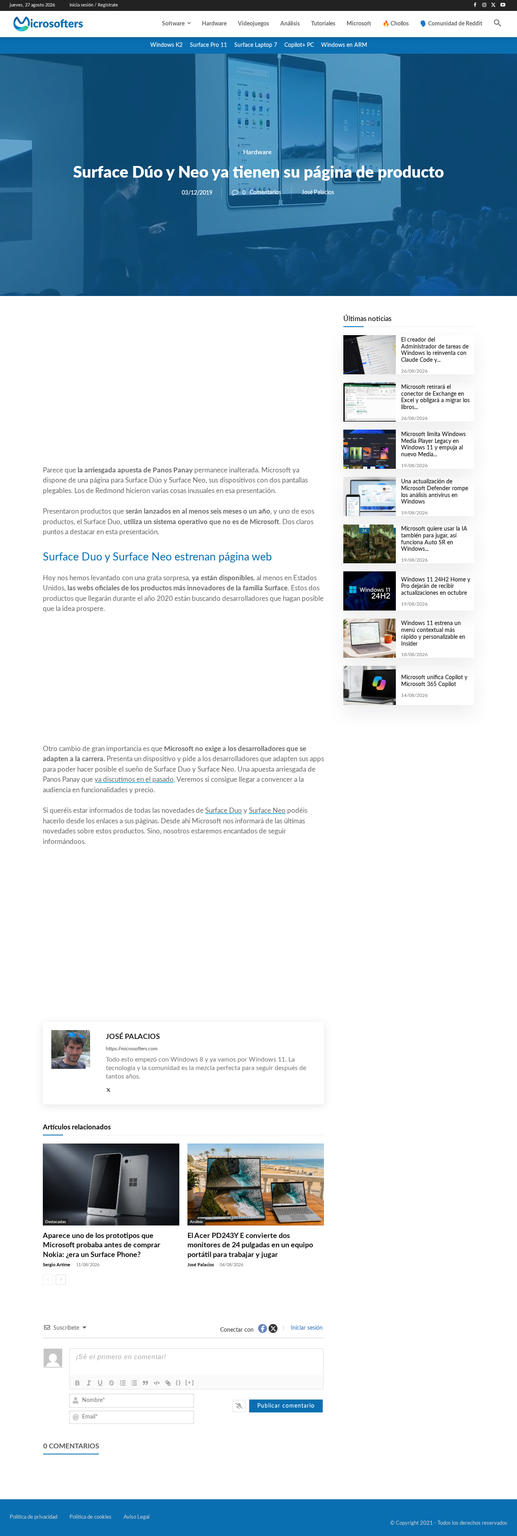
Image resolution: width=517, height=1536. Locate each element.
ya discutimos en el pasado (134, 779)
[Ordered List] (122, 1383)
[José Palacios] (74, 1063)
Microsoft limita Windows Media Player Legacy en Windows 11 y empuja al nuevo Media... (433, 444)
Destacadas (55, 1222)
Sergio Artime (56, 1265)
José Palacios (318, 192)
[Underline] (100, 1383)
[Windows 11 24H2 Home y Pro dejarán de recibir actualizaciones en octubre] (369, 591)
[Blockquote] (145, 1383)
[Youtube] (502, 5)
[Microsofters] (64, 24)
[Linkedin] (229, 323)
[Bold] (77, 1383)
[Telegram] (248, 323)
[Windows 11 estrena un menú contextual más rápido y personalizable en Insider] (369, 638)
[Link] (168, 1383)
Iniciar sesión (306, 1328)
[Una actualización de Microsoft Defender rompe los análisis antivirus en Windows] (369, 496)
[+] (189, 1382)
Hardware (257, 152)
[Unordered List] (134, 1383)
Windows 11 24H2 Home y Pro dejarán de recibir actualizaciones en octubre (435, 586)
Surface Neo (267, 810)
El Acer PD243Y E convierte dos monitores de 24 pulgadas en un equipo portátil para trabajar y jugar (250, 1245)
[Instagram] (484, 5)
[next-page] (61, 1279)
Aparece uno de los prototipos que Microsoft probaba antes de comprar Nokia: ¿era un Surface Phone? (101, 1245)
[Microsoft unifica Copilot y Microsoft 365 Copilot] (369, 685)
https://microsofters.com (132, 1048)
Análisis (196, 1222)
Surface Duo (223, 810)
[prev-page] (48, 1279)
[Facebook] (475, 5)
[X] (493, 5)
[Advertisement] (183, 400)
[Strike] (111, 1383)
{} (178, 1382)
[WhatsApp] (211, 323)
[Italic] (89, 1383)
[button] (497, 24)
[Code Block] (156, 1383)
